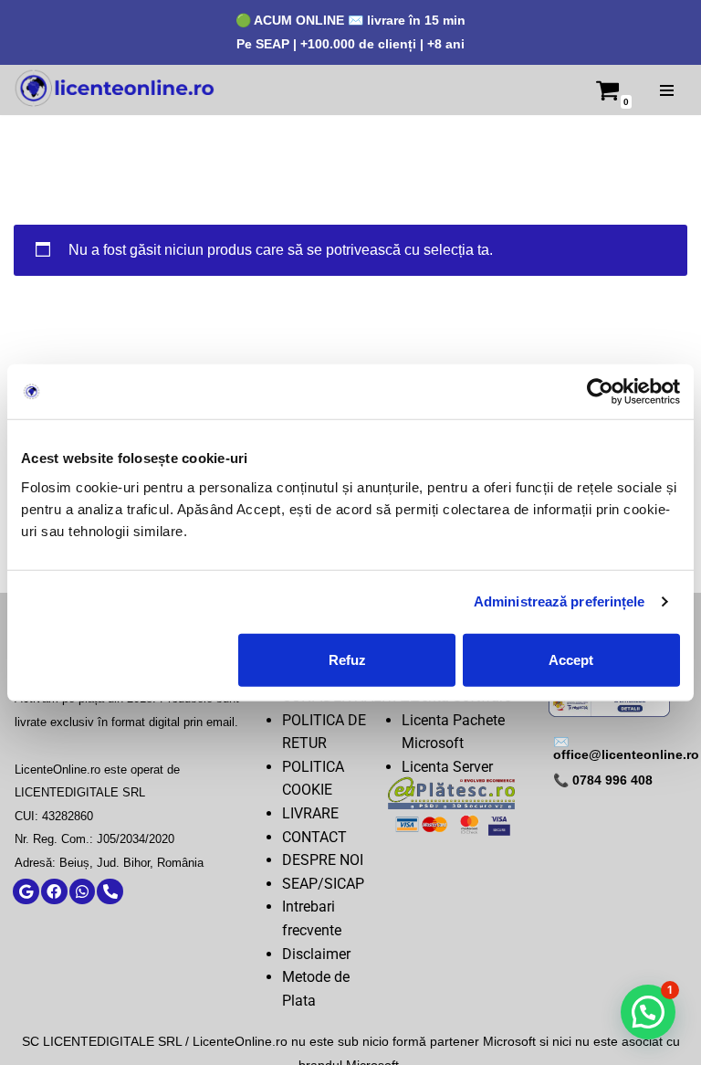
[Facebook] (54, 892)
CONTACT (314, 837)
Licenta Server (447, 766)
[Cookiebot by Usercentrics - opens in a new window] (600, 392)
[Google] (26, 892)
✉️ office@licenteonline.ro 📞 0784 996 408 (626, 760)
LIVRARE (310, 813)
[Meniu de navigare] (666, 90)
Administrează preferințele (559, 601)
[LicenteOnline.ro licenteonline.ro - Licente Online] (114, 90)
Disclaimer (316, 954)
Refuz (347, 659)
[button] (648, 1012)
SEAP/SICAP (323, 883)
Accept (571, 659)
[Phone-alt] (110, 892)
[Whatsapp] (82, 892)
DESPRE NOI (322, 860)
